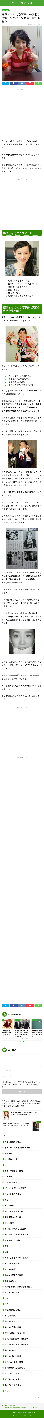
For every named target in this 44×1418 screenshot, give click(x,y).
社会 (6, 1304)
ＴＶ (6, 1391)
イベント (8, 1165)
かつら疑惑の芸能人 (13, 1142)
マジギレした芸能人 (13, 1194)
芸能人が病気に (11, 1316)
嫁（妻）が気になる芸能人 (16, 1229)
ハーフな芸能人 (11, 1182)
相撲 (6, 1298)
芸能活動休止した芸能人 (15, 1368)
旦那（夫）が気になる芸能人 (16, 1258)
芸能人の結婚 (10, 1350)
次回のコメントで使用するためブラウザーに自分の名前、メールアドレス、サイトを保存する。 (21, 1084)
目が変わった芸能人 (13, 1292)
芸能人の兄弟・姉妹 (13, 1327)
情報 (6, 1246)
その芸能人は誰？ (12, 1159)
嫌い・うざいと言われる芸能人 (17, 1234)
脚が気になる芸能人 (13, 1310)
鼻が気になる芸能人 (13, 1385)
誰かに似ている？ (12, 1373)
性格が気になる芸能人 (14, 1240)
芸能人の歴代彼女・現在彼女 (16, 1339)
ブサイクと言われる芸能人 (16, 1188)
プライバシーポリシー (17, 1412)
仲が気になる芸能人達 (14, 1211)
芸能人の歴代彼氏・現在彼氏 (16, 1344)
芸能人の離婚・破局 (13, 1356)
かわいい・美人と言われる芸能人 (18, 1148)
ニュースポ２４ (22, 3)
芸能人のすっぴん (12, 1321)
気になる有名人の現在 (14, 1275)
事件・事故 (5, 10)
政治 (6, 1252)
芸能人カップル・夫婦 (14, 1362)
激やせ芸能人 (10, 1281)
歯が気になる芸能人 (13, 1263)
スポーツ (8, 1177)
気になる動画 (10, 1269)
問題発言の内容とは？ (14, 1217)
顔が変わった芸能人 (13, 1379)
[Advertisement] (22, 113)
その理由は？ (10, 1153)
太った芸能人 (10, 1223)
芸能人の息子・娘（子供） (16, 1333)
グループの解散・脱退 (14, 1171)
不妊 (6, 1200)
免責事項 (30, 1412)
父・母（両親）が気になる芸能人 (18, 1287)
